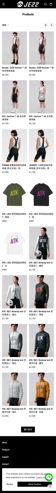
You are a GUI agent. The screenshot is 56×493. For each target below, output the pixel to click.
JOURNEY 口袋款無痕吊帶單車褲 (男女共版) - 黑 (40, 167)
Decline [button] (10, 484)
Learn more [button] (41, 477)
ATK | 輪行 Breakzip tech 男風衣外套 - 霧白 (14, 410)
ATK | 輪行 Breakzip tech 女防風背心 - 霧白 (14, 313)
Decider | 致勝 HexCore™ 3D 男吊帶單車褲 (14, 69)
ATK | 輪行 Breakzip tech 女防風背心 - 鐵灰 (41, 264)
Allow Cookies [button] (34, 484)
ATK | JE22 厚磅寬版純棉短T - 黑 (41, 215)
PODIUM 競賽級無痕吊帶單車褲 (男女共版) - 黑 (14, 167)
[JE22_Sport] (28, 4)
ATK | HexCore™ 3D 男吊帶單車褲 (14, 118)
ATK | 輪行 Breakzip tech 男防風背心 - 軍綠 (41, 313)
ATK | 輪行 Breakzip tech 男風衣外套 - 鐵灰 (41, 361)
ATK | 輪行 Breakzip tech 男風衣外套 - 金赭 (41, 410)
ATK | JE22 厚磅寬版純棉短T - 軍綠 (14, 215)
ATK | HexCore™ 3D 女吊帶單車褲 (41, 118)
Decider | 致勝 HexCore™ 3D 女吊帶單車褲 (41, 69)
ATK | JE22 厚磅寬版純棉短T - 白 (14, 264)
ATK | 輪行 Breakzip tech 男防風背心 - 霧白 (14, 361)
